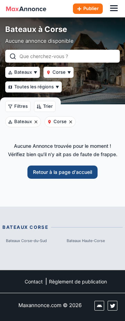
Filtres (21, 106)
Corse (61, 72)
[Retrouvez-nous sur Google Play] (99, 306)
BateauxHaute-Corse (86, 240)
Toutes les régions (36, 86)
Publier (91, 8)
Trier (48, 106)
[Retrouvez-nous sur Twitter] (112, 306)
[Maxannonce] (26, 8)
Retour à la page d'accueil (62, 172)
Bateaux (25, 72)
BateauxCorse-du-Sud (26, 240)
